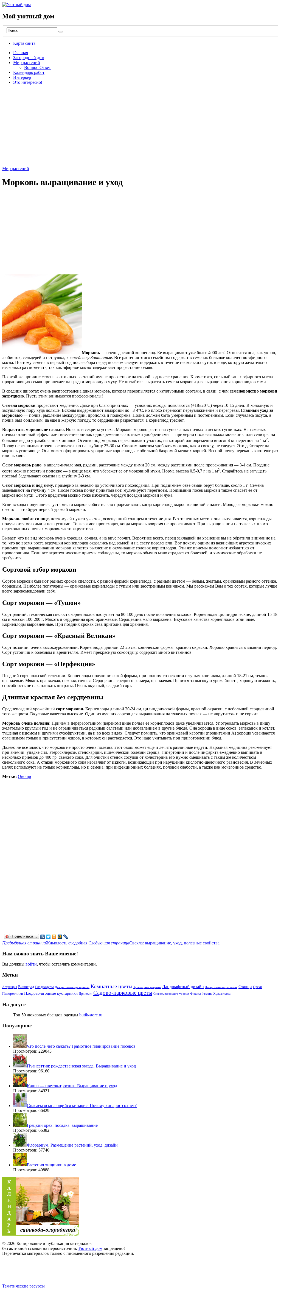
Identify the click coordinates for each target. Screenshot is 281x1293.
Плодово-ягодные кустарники (51, 993)
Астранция (9, 987)
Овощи (24, 776)
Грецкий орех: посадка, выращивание (62, 1125)
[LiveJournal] (66, 936)
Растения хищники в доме (51, 1165)
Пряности (85, 994)
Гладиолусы (44, 987)
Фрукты (207, 993)
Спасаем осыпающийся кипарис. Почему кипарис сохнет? (82, 1105)
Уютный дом (90, 1248)
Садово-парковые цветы (122, 992)
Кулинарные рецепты (147, 987)
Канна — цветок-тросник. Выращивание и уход (72, 1085)
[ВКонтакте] (43, 936)
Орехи (257, 987)
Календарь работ (28, 72)
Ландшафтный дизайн (183, 986)
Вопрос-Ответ (37, 67)
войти (31, 964)
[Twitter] (48, 936)
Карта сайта (24, 43)
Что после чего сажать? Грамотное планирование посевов (81, 1046)
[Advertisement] (140, 127)
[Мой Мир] (60, 936)
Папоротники (12, 993)
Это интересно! (27, 82)
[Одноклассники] (54, 936)
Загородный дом (28, 57)
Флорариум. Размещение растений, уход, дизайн (72, 1145)
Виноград (26, 987)
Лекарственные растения (221, 987)
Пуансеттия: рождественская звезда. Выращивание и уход (81, 1066)
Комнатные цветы (111, 986)
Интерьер (22, 77)
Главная (20, 52)
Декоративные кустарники (72, 987)
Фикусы (195, 993)
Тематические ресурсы (23, 1286)
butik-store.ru (90, 1015)
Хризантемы (222, 994)
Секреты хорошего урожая (171, 993)
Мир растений (26, 62)
